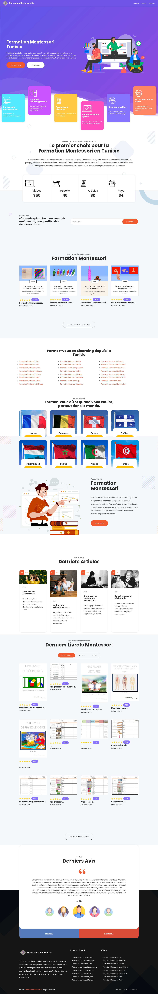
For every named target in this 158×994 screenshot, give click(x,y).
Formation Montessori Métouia (30, 374)
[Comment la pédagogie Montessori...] (94, 579)
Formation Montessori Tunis (29, 361)
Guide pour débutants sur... (61, 606)
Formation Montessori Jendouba (71, 368)
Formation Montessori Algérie (82, 977)
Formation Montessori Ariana (70, 364)
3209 (116, 592)
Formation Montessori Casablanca (115, 973)
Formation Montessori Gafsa (70, 371)
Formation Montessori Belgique (83, 960)
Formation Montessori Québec (83, 970)
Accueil (136, 3)
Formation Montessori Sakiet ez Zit (113, 377)
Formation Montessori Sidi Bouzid (31, 384)
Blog (143, 3)
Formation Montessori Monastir (112, 361)
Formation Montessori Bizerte (29, 381)
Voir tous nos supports (79, 837)
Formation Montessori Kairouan (30, 371)
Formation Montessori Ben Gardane (113, 384)
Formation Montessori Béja (70, 381)
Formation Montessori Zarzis (111, 381)
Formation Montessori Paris (112, 957)
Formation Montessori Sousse (30, 368)
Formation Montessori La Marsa (112, 371)
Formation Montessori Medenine (71, 377)
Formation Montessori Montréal (114, 970)
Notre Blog (16, 65)
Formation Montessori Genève (113, 964)
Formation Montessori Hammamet (113, 364)
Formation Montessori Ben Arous (112, 374)
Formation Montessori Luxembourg (84, 967)
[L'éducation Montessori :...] (33, 577)
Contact (152, 3)
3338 (85, 592)
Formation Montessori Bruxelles (114, 960)
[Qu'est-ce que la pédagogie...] (125, 579)
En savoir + (35, 65)
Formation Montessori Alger (112, 977)
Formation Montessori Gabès (70, 361)
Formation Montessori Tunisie (82, 980)
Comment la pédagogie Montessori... (90, 598)
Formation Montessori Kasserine (71, 384)
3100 (54, 601)
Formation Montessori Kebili (29, 377)
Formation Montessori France (82, 957)
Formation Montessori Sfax (28, 364)
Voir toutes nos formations (79, 325)
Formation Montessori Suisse (82, 964)
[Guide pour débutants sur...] (63, 583)
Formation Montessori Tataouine (112, 368)
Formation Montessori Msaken (71, 374)
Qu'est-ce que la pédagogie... (123, 597)
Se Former (99, 523)
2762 (24, 587)
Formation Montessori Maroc (82, 973)
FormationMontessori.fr (33, 990)
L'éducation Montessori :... (30, 592)
